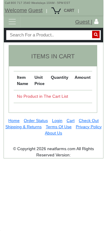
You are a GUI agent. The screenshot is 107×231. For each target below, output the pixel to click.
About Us (53, 133)
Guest (35, 10)
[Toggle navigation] (12, 22)
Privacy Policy (89, 126)
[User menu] (96, 21)
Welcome (16, 10)
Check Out (89, 120)
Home (14, 120)
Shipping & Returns (23, 126)
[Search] (96, 34)
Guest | (83, 22)
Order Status (36, 120)
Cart (71, 120)
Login (57, 120)
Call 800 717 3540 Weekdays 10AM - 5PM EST (37, 2)
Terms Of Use (59, 126)
